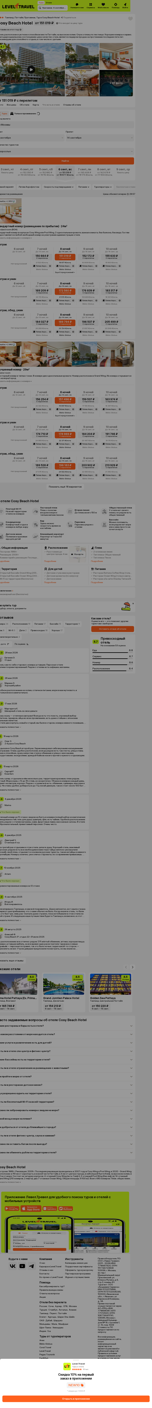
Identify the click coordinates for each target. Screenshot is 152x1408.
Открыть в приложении (76, 1398)
